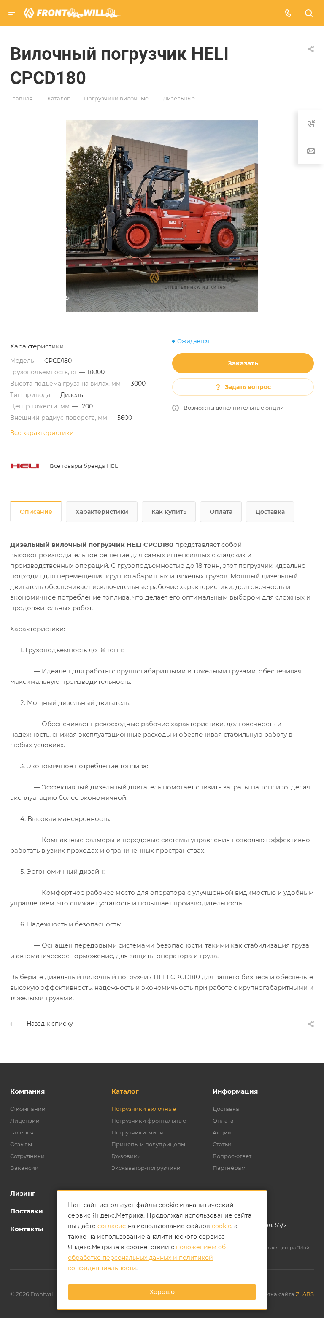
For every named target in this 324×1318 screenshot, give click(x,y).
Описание (36, 512)
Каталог (125, 1091)
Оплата (221, 512)
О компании (28, 1108)
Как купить (168, 512)
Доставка (270, 512)
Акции (222, 1132)
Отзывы (21, 1144)
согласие (111, 1226)
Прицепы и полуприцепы (148, 1144)
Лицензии (25, 1120)
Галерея (22, 1132)
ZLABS (305, 1294)
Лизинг (22, 1193)
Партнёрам (229, 1167)
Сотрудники (27, 1156)
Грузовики (126, 1156)
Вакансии (24, 1167)
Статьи (222, 1144)
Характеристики (102, 512)
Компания (27, 1091)
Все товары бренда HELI (85, 465)
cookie (221, 1226)
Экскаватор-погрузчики (146, 1167)
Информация (235, 1091)
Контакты (26, 1229)
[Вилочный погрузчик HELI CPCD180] (162, 216)
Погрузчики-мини (137, 1132)
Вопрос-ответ (232, 1156)
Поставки (26, 1211)
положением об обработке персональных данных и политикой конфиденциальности (147, 1257)
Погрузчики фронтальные (148, 1120)
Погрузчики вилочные (143, 1108)
